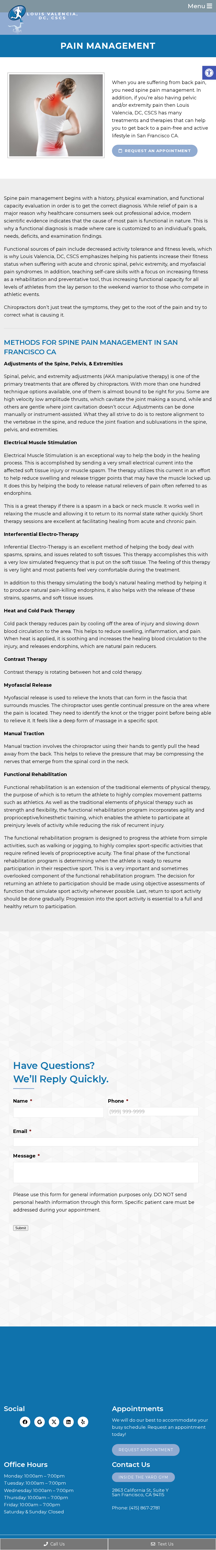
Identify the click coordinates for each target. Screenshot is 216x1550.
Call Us (57, 1544)
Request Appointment (146, 1449)
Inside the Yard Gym (143, 1477)
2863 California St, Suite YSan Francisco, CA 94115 (140, 1492)
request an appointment (157, 150)
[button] (209, 73)
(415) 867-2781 (144, 1508)
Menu (197, 6)
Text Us (164, 1544)
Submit (20, 1228)
